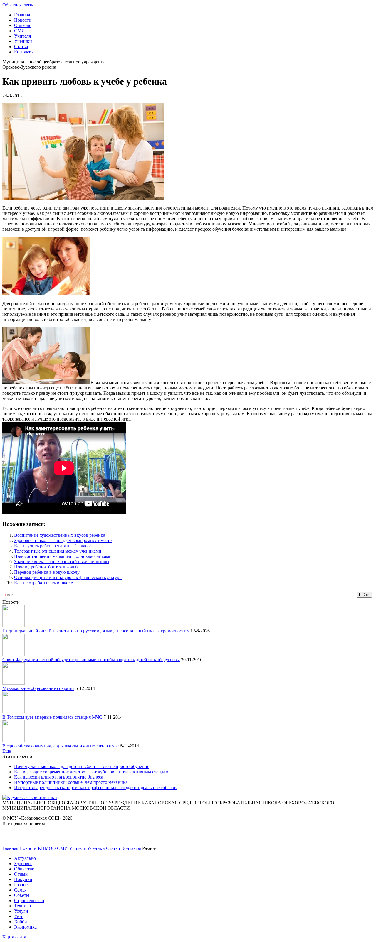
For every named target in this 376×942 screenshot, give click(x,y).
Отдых (21, 874)
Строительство (29, 900)
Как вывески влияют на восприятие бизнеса (58, 776)
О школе (22, 25)
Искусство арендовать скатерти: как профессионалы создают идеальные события (95, 787)
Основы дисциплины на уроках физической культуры (68, 577)
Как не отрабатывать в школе (43, 582)
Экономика (25, 926)
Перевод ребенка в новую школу (47, 572)
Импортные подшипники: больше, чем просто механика (70, 782)
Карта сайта (14, 936)
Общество (24, 868)
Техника (22, 905)
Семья (20, 889)
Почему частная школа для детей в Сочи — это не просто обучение (81, 766)
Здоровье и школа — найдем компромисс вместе (63, 540)
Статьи (21, 46)
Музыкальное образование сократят (38, 688)
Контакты (24, 51)
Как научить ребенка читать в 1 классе (52, 545)
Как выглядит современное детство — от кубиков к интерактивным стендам (91, 771)
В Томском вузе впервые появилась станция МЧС (52, 717)
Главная (22, 14)
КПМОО (47, 848)
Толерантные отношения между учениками (57, 550)
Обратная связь (17, 4)
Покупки (23, 879)
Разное (21, 884)
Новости (22, 20)
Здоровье (23, 863)
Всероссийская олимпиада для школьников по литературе (60, 745)
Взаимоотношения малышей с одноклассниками (63, 556)
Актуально (25, 858)
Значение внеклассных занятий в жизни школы (61, 561)
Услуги (21, 911)
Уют (18, 916)
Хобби (20, 921)
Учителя (22, 35)
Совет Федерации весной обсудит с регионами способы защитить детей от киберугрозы (91, 659)
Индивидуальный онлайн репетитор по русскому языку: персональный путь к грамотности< (95, 630)
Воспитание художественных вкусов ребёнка (59, 535)
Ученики (23, 41)
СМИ (19, 30)
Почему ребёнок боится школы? (46, 566)
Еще (6, 751)
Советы (21, 895)
